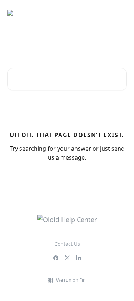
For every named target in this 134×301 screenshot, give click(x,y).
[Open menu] (120, 13)
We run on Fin (71, 280)
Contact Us (67, 243)
